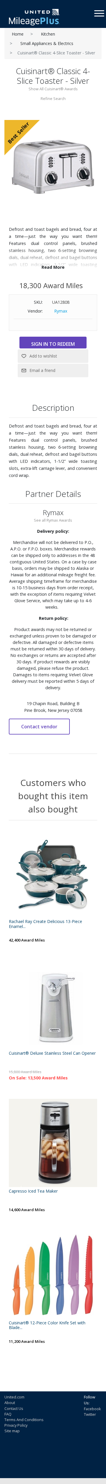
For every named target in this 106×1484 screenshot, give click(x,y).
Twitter (90, 1414)
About (9, 1402)
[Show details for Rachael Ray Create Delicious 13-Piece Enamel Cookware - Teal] (53, 873)
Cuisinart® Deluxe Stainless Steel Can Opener (52, 1053)
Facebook (92, 1408)
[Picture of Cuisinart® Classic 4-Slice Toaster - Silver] (53, 163)
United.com (14, 1397)
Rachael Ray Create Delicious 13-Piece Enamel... (45, 924)
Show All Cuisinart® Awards (53, 88)
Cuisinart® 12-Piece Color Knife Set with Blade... (47, 1326)
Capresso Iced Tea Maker (33, 1191)
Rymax (60, 311)
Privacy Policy (15, 1425)
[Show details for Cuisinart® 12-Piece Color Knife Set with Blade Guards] (53, 1275)
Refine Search (53, 98)
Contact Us (13, 1408)
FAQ (7, 1414)
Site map (12, 1430)
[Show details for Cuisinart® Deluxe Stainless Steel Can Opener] (53, 1005)
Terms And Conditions (24, 1419)
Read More (53, 267)
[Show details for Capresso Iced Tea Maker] (53, 1143)
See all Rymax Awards (53, 520)
